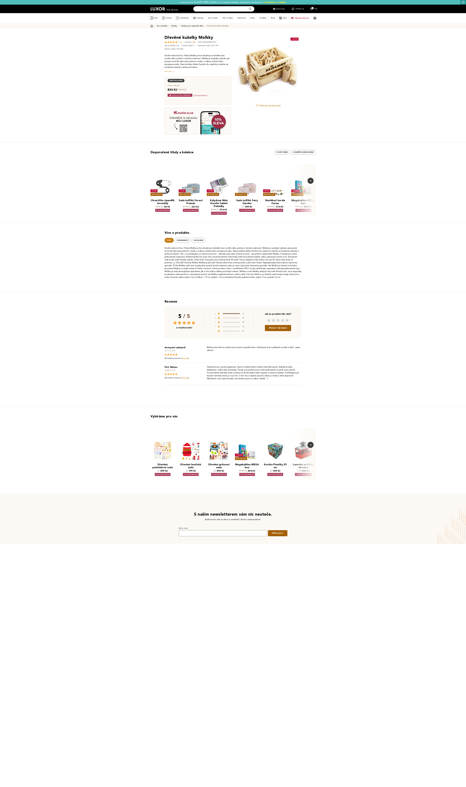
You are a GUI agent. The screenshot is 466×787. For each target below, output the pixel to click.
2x (181, 42)
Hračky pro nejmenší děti (192, 26)
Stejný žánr (282, 152)
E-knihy (169, 18)
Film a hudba (227, 18)
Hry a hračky (213, 18)
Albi (194, 42)
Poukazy (200, 18)
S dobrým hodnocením (303, 152)
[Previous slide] (241, 68)
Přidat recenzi (278, 328)
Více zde (185, 358)
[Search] (250, 9)
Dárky (252, 18)
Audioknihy (184, 18)
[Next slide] (295, 68)
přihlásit (277, 533)
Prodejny (262, 18)
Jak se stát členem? (200, 95)
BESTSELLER (156, 194)
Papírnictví (241, 18)
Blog (273, 18)
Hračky (174, 26)
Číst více (168, 71)
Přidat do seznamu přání (270, 105)
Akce (285, 18)
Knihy (155, 18)
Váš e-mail (183, 528)
